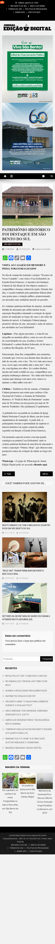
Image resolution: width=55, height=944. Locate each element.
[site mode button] (45, 176)
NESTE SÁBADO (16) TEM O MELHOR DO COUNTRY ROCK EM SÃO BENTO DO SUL (26, 527)
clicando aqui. (40, 464)
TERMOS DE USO (15, 9)
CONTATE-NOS (34, 12)
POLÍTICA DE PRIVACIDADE (36, 9)
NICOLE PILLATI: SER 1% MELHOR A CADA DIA (26, 676)
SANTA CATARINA (37, 6)
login (26, 640)
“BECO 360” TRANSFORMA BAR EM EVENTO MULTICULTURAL (23, 572)
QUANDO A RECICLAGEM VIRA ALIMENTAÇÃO (26, 691)
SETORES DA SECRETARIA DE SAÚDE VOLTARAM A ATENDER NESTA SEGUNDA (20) (26, 618)
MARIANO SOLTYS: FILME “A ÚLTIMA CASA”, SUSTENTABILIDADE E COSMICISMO (25, 740)
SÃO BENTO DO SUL (18, 6)
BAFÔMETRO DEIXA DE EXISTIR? (20, 696)
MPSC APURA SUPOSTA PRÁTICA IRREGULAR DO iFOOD (48, 474)
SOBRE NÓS (20, 12)
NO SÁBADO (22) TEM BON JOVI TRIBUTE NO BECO (26, 683)
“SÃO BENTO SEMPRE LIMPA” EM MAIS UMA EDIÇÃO (10, 474)
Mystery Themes (31, 842)
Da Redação (24, 249)
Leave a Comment (42, 249)
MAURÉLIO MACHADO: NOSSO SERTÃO (23, 748)
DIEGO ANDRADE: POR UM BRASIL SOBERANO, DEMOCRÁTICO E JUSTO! (26, 713)
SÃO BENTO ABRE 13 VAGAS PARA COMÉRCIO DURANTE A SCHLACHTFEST (26, 703)
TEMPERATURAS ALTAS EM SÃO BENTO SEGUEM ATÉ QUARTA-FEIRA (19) (28, 731)
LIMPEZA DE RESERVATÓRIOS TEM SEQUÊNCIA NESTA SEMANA (27, 722)
